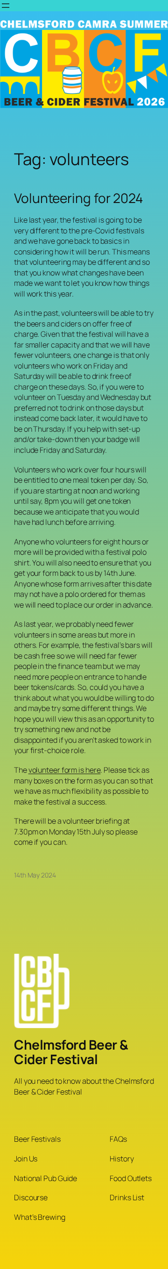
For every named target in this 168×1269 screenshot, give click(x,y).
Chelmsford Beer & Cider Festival (71, 1052)
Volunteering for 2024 (78, 198)
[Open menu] (5, 5)
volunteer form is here (64, 770)
